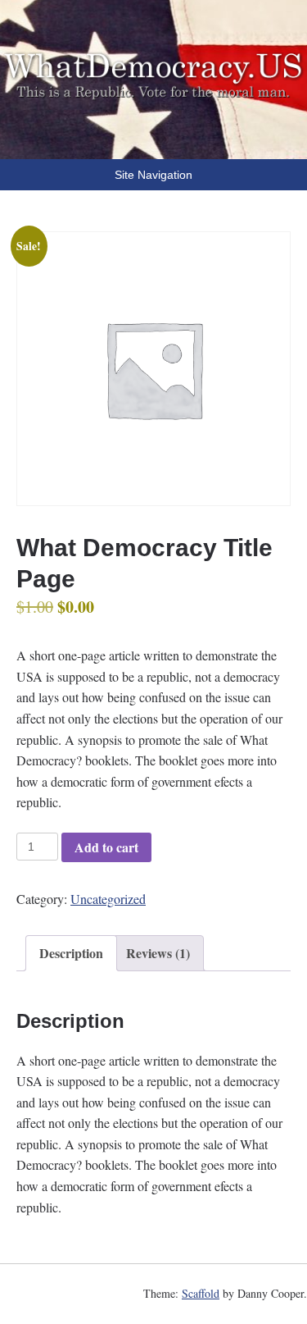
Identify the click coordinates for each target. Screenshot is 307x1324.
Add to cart (106, 847)
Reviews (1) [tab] (158, 952)
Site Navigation (153, 174)
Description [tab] (71, 952)
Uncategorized (108, 898)
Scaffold (200, 1293)
